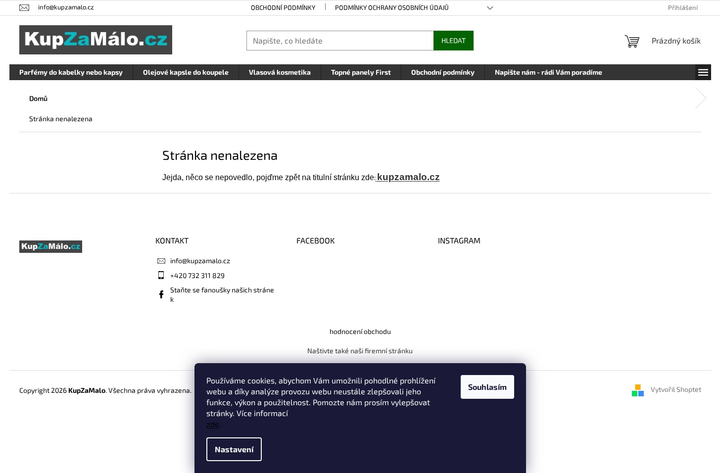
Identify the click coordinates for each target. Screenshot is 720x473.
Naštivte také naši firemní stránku (360, 350)
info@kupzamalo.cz (200, 260)
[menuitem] (71, 72)
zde (212, 423)
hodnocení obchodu (360, 331)
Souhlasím (487, 386)
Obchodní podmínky (283, 7)
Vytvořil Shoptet (676, 389)
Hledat (453, 40)
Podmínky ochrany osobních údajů (392, 7)
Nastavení (234, 449)
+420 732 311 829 (197, 275)
